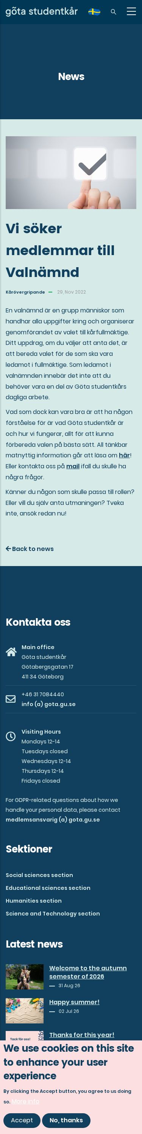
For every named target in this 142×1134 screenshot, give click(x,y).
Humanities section (34, 901)
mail (73, 466)
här (124, 455)
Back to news (32, 549)
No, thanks (66, 1120)
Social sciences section (39, 875)
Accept (22, 1120)
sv (98, 14)
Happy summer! (74, 1002)
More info (25, 1101)
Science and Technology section (53, 913)
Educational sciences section (48, 888)
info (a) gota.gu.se (49, 704)
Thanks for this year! (81, 1035)
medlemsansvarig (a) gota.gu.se (53, 819)
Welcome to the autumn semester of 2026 (88, 972)
